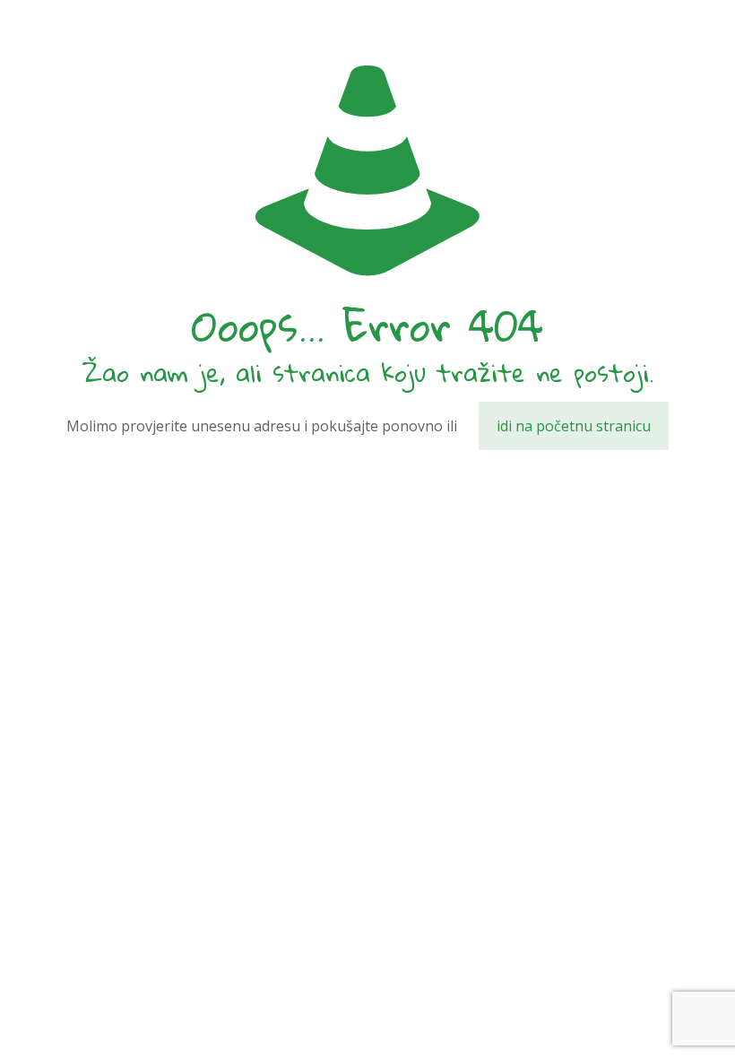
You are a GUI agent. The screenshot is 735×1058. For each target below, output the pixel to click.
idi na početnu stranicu (574, 426)
